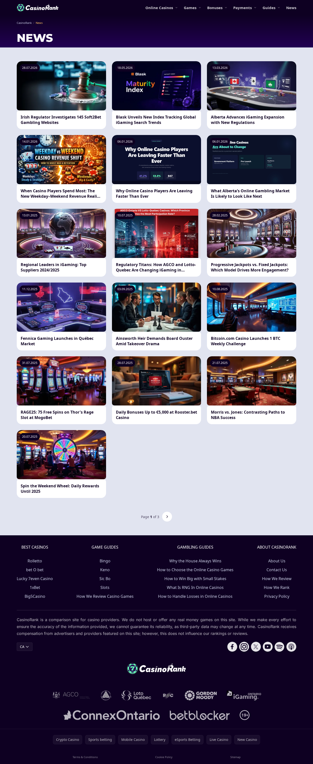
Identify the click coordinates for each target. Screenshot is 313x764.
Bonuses (214, 7)
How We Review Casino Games (105, 596)
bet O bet (35, 569)
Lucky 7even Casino (35, 578)
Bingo (105, 561)
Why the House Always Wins (195, 561)
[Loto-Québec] (136, 695)
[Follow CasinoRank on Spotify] (279, 647)
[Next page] (167, 517)
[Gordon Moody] (201, 695)
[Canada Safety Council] (106, 695)
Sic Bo (104, 578)
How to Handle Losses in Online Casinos (195, 596)
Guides (269, 7)
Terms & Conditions (85, 757)
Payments (242, 7)
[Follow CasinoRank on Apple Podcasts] (291, 647)
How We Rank (277, 587)
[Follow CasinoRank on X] (256, 647)
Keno (105, 569)
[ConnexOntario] (111, 715)
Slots (105, 587)
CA (22, 646)
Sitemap (235, 757)
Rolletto (35, 561)
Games (190, 7)
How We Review (277, 578)
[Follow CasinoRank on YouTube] (268, 647)
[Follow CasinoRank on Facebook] (232, 647)
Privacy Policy (276, 596)
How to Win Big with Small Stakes (195, 578)
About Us (276, 561)
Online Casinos (159, 7)
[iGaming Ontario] (244, 695)
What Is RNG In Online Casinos (195, 587)
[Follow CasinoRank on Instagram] (244, 647)
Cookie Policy (163, 757)
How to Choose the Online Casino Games (195, 569)
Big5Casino (35, 596)
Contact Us (276, 569)
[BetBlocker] (200, 715)
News (291, 7)
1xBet (35, 587)
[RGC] (168, 695)
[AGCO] (71, 695)
